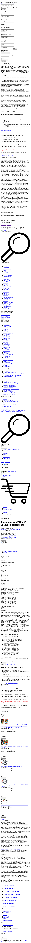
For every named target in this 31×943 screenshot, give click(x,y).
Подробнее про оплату (6, 130)
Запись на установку (6, 315)
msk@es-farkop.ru (5, 469)
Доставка (18, 410)
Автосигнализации (5, 317)
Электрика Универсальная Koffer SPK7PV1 (11, 766)
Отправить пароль (5, 53)
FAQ (9, 410)
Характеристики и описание (10, 551)
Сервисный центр (16, 411)
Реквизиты (6, 916)
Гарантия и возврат (8, 455)
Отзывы (5, 552)
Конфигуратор (4, 410)
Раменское (16, 3)
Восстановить (4, 37)
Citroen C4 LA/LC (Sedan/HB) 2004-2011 (10, 529)
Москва (2, 3)
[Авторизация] (1, 474)
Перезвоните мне (5, 16)
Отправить (3, 662)
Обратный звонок (5, 444)
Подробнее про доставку (7, 155)
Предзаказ (3, 541)
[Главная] (3, 230)
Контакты (13, 410)
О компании (6, 457)
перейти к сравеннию (6, 225)
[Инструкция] (8, 537)
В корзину (3, 739)
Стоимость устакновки (6, 406)
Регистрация (4, 47)
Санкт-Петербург (9, 3)
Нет (4, 9)
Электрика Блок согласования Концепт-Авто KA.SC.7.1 (14, 805)
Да (1, 9)
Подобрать (3, 61)
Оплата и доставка (8, 553)
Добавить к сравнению (6, 543)
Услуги (15, 449)
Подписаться (4, 939)
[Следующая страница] (4, 819)
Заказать (3, 31)
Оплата (22, 410)
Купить (2, 24)
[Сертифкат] (8, 536)
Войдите (15, 48)
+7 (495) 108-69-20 (5, 462)
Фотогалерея (9, 411)
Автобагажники (5, 316)
